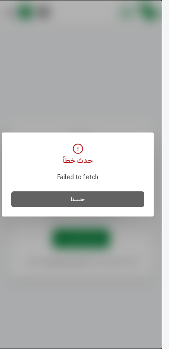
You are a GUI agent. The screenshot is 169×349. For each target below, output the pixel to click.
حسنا (78, 199)
